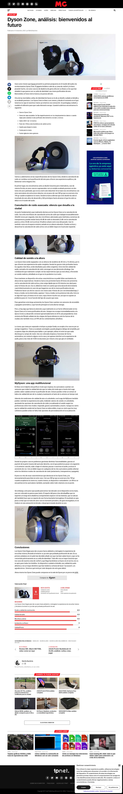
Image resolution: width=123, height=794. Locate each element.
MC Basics (92, 10)
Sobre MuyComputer (37, 783)
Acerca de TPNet (62, 783)
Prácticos (62, 10)
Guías (46, 10)
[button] (119, 765)
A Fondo (39, 10)
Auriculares (44, 641)
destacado (72, 641)
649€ (76, 572)
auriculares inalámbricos (58, 641)
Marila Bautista (32, 30)
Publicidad (50, 783)
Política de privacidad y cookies (91, 791)
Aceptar (83, 787)
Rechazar (98, 787)
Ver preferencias (113, 787)
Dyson (33, 84)
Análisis (53, 10)
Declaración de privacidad (106, 791)
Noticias (30, 10)
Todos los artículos (75, 10)
